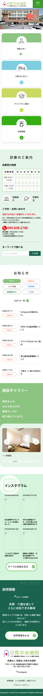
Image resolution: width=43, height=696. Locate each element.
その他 (31, 292)
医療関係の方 (12, 292)
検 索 (36, 253)
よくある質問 (20, 680)
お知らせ (31, 281)
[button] (2, 18)
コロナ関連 (12, 286)
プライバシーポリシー (21, 685)
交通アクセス (31, 680)
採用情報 (31, 286)
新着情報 (10, 680)
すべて (11, 281)
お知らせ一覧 (19, 301)
